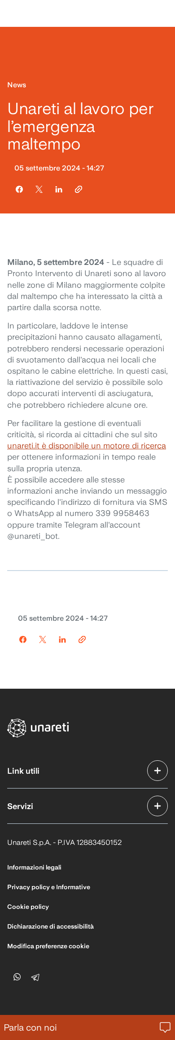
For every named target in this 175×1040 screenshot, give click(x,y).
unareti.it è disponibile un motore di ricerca (86, 445)
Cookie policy (28, 906)
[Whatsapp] (17, 976)
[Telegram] (37, 976)
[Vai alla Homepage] (38, 728)
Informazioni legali (34, 867)
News (16, 85)
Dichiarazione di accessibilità (50, 926)
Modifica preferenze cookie (48, 946)
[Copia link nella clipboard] (78, 189)
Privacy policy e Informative (48, 887)
